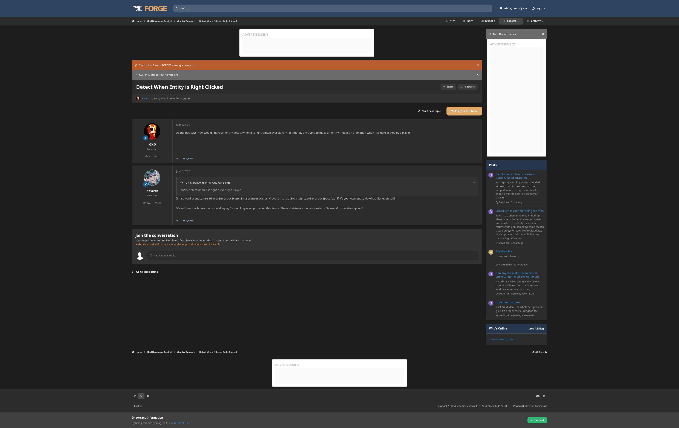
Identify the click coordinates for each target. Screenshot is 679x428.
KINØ (145, 98)
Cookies (138, 405)
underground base (508, 302)
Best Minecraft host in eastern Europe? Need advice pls (515, 176)
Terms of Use (181, 423)
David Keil (504, 202)
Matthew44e (504, 251)
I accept (539, 420)
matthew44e (505, 264)
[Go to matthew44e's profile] (490, 252)
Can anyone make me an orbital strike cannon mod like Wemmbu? (517, 275)
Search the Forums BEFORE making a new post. (167, 65)
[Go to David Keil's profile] (490, 175)
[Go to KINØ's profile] (138, 98)
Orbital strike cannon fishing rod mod (520, 211)
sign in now (214, 240)
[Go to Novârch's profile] (152, 177)
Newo (511, 339)
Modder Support (180, 98)
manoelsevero (498, 339)
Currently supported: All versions (158, 74)
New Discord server (504, 34)
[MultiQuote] (177, 158)
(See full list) (536, 328)
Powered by (530, 405)
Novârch (152, 191)
